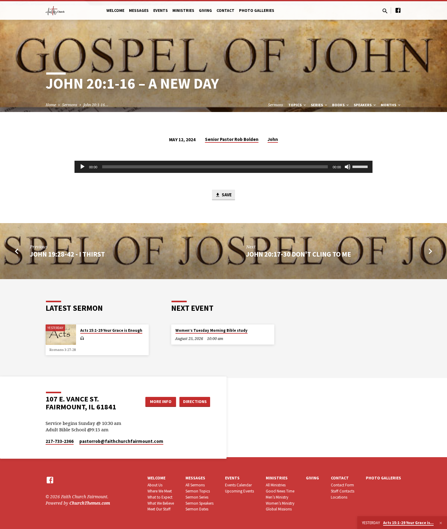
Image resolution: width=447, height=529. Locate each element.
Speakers (363, 105)
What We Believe (160, 503)
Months (389, 105)
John (273, 139)
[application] (223, 167)
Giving (205, 10)
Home (51, 104)
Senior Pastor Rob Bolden (231, 139)
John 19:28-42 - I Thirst (67, 254)
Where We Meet (159, 491)
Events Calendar (238, 485)
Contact (225, 10)
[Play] (82, 167)
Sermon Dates (196, 509)
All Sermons (195, 485)
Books (338, 105)
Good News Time (280, 491)
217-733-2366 (60, 441)
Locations (339, 497)
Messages (139, 10)
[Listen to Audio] (82, 338)
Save (226, 195)
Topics (295, 105)
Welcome (115, 10)
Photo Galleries (256, 10)
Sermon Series (196, 497)
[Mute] (348, 167)
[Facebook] (398, 10)
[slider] (360, 166)
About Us (154, 485)
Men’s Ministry (277, 497)
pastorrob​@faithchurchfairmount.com (121, 441)
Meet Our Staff (159, 509)
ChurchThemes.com (89, 503)
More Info (161, 401)
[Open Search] (385, 10)
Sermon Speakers (199, 503)
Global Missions (279, 509)
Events (160, 10)
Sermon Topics (197, 491)
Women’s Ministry (280, 503)
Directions (195, 401)
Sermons (69, 104)
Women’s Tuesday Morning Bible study (211, 330)
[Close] (441, 523)
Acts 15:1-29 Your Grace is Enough (111, 330)
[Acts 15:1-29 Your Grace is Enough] (61, 334)
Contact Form (342, 485)
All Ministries (276, 485)
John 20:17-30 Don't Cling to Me (298, 254)
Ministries (183, 10)
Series (317, 105)
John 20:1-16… (95, 104)
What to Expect (159, 497)
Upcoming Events (239, 491)
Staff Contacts (342, 491)
